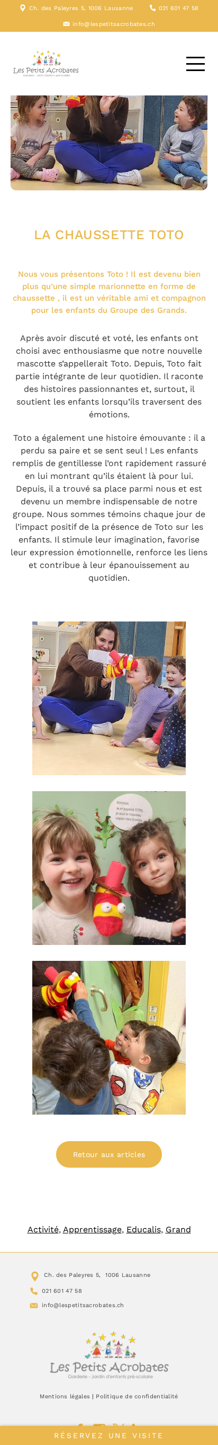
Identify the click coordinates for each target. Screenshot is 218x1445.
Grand (178, 1229)
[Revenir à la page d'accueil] (109, 1355)
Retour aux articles (109, 1154)
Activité (43, 1229)
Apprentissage (92, 1229)
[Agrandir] (172, 635)
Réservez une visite (109, 1435)
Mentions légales (65, 1396)
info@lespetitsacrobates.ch (113, 24)
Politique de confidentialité (137, 1396)
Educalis (143, 1229)
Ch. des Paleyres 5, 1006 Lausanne (81, 8)
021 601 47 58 (179, 8)
